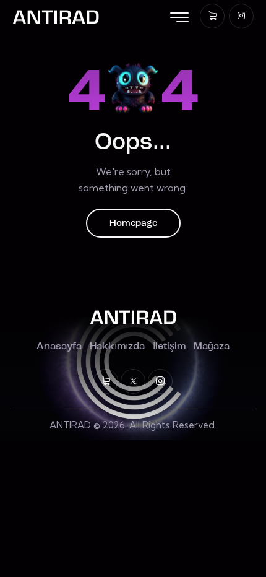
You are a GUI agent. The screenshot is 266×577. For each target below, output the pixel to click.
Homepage (133, 223)
